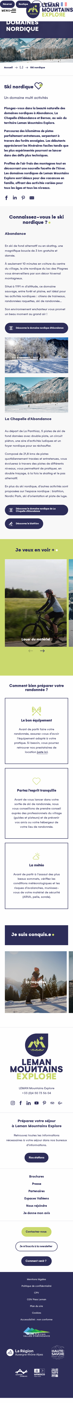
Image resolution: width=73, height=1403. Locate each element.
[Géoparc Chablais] (21, 1373)
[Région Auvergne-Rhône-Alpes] (24, 1352)
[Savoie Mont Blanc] (58, 1352)
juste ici (42, 752)
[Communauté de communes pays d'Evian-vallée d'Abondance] (36, 1332)
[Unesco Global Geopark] (39, 1373)
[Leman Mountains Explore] (49, 10)
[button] (38, 86)
